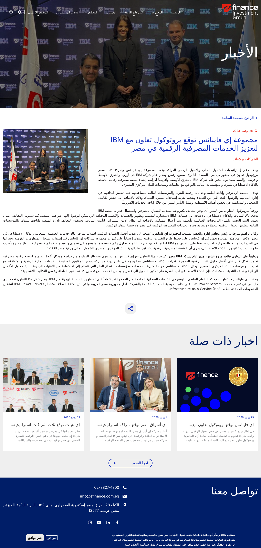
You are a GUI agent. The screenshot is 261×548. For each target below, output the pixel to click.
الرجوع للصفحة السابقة (240, 118)
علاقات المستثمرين (67, 12)
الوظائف (92, 12)
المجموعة (157, 12)
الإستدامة (110, 12)
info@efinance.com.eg (99, 496)
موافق (51, 538)
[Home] (240, 12)
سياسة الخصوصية (137, 544)
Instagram (90, 522)
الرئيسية (176, 12)
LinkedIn (108, 522)
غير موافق (35, 537)
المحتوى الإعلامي (38, 12)
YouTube (99, 522)
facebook (117, 522)
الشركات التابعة (134, 12)
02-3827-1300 (106, 487)
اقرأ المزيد (140, 463)
